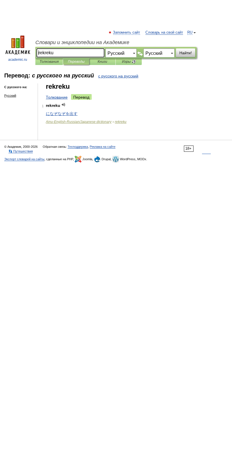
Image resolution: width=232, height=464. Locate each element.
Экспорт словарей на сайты (24, 159)
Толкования (49, 62)
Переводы (76, 62)
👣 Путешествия (20, 151)
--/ (78, 122)
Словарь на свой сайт (164, 32)
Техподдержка (78, 146)
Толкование (57, 97)
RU (189, 32)
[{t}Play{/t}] (63, 105)
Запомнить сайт (126, 32)
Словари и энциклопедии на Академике (82, 42)
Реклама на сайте (102, 146)
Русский (10, 95)
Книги (102, 62)
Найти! (185, 53)
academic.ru (17, 60)
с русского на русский (118, 76)
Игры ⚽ (129, 62)
